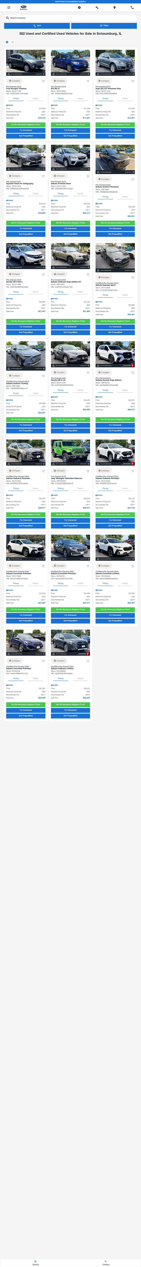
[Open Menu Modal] (9, 7)
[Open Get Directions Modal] (114, 7)
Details (35, 98)
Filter (106, 26)
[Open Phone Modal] (132, 7)
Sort (39, 26)
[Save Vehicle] (43, 81)
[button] (25, 124)
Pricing (16, 98)
